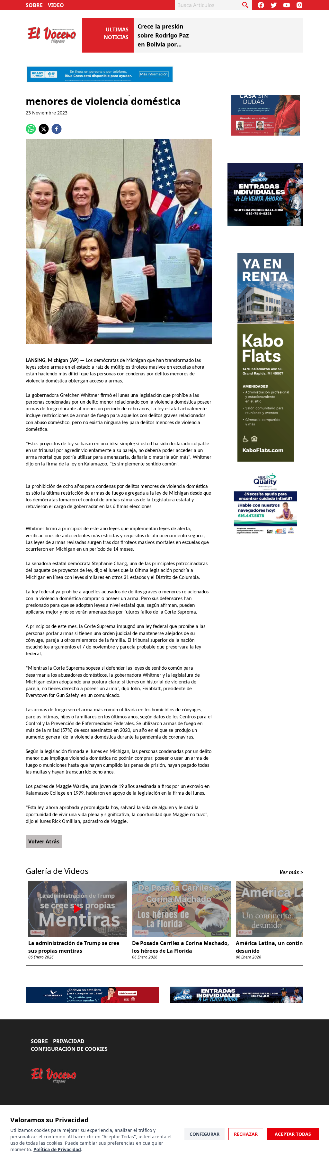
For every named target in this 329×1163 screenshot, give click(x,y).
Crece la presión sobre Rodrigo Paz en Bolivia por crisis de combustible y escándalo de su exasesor (215, 30)
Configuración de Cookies (69, 1068)
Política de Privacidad (57, 1149)
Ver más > (291, 892)
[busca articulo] (245, 5)
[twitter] (44, 149)
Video (56, 5)
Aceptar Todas (293, 1134)
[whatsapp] (31, 149)
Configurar (204, 1134)
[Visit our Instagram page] (299, 5)
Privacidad (68, 1061)
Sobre (34, 5)
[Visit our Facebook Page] (261, 5)
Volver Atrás (43, 861)
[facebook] (56, 149)
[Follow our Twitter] (274, 5)
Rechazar (246, 1134)
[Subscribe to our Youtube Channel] (286, 5)
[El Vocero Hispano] (54, 1095)
